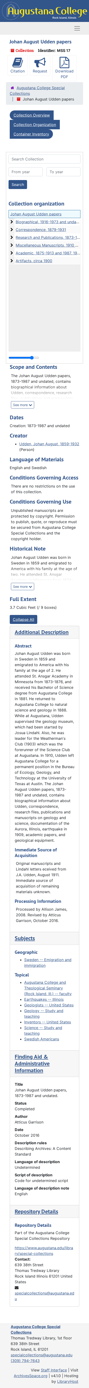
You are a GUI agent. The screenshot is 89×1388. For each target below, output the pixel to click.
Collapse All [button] (23, 619)
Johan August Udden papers (35, 214)
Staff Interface (54, 1370)
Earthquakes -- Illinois (44, 999)
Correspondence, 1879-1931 (41, 229)
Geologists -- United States (49, 1005)
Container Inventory (31, 134)
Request (40, 71)
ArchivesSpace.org (30, 1375)
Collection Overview (32, 115)
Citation (17, 71)
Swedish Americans (41, 1039)
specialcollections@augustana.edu (41, 1355)
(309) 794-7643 (25, 1360)
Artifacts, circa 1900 (34, 260)
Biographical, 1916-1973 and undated (49, 221)
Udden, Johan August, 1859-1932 (49, 444)
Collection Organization (35, 124)
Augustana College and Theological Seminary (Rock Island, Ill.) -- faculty (48, 988)
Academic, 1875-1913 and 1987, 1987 (49, 253)
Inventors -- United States (47, 1022)
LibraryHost (67, 1381)
